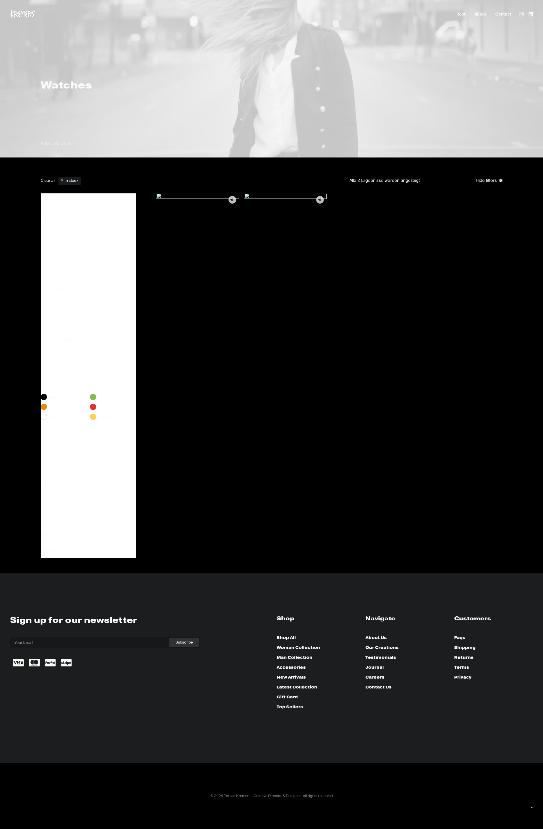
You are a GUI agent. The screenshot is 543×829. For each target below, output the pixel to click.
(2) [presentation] (73, 259)
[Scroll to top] (532, 807)
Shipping (465, 647)
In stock (71, 180)
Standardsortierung (445, 180)
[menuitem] (461, 14)
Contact (503, 14)
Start (45, 143)
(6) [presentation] (67, 249)
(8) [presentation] (74, 279)
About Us (376, 637)
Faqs (459, 637)
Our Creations (381, 647)
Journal (374, 667)
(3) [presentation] (78, 299)
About (480, 14)
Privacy (462, 677)
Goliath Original (285, 311)
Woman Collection (298, 647)
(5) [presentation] (76, 240)
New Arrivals (291, 677)
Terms (461, 667)
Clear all (48, 180)
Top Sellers (290, 706)
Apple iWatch (197, 311)
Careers (374, 677)
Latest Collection (297, 687)
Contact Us (378, 687)
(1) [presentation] (63, 270)
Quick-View (232, 200)
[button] (522, 14)
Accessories (291, 667)
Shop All (286, 637)
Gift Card (287, 697)
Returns (463, 657)
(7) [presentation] (71, 289)
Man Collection (295, 657)
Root (461, 14)
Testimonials (380, 657)
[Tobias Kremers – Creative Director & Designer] (22, 14)
